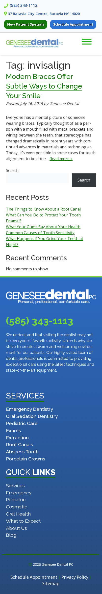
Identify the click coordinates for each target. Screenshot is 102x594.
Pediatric (16, 499)
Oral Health (18, 514)
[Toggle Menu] (87, 42)
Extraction (17, 437)
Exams (13, 430)
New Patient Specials (25, 24)
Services (15, 485)
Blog (11, 535)
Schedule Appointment (73, 24)
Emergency (18, 492)
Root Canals (19, 444)
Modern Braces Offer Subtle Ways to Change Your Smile (44, 86)
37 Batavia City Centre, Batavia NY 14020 (44, 13)
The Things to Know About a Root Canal (43, 209)
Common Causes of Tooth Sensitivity (40, 232)
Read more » (61, 158)
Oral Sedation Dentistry (32, 416)
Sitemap (50, 583)
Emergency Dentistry (29, 409)
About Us (16, 528)
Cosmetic (16, 506)
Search (12, 170)
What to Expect (23, 521)
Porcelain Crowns (25, 458)
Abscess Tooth (22, 451)
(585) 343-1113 (23, 5)
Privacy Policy (74, 577)
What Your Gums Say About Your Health (43, 226)
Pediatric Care (22, 423)
